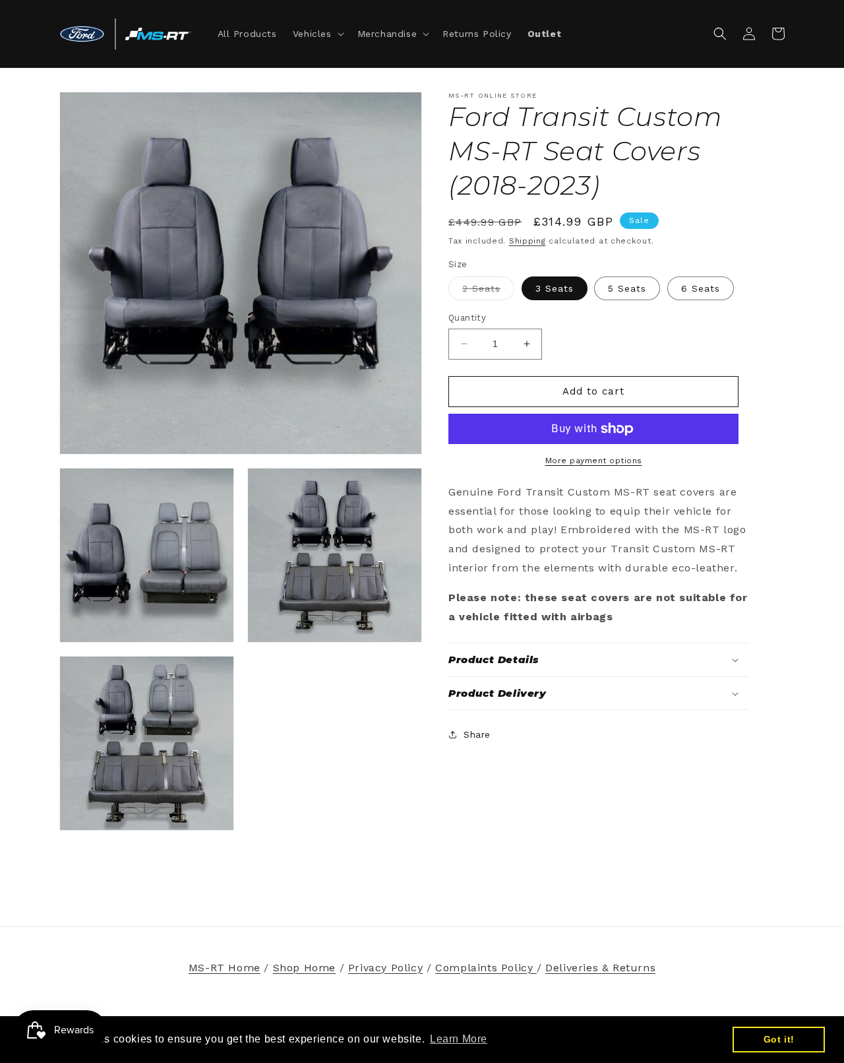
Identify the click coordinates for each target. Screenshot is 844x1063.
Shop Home (304, 967)
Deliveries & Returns (600, 967)
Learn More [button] (458, 1039)
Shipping (527, 240)
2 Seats (488, 291)
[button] (317, 34)
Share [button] (477, 734)
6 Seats (700, 288)
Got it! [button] (779, 1039)
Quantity (467, 318)
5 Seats (627, 288)
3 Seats (554, 288)
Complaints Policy (486, 967)
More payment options (593, 460)
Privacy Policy (385, 967)
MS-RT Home (224, 967)
